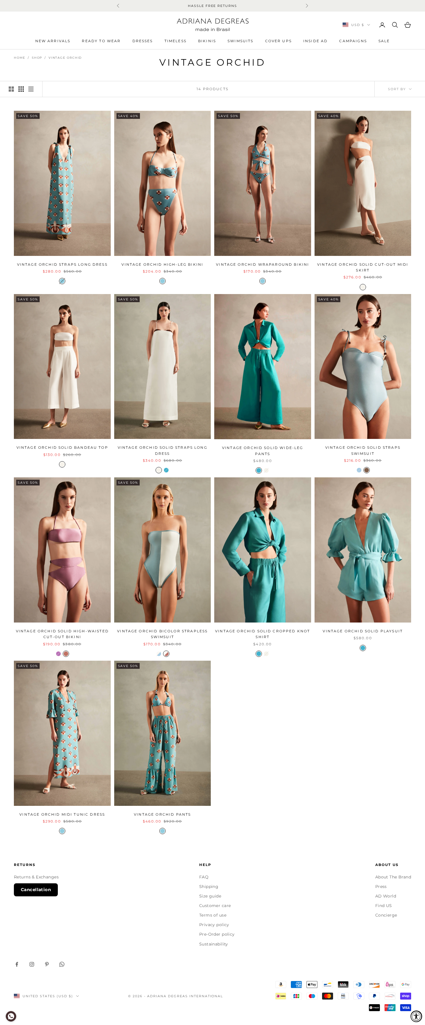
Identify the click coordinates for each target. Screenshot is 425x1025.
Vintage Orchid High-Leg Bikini (162, 264)
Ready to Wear (101, 41)
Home (19, 58)
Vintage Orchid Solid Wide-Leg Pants (262, 451)
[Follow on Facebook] (17, 964)
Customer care (215, 905)
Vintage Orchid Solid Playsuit (363, 631)
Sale (384, 41)
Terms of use (212, 915)
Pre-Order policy (217, 934)
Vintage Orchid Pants (162, 814)
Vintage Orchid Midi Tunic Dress (62, 814)
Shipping (208, 886)
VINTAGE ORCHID (65, 58)
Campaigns (353, 41)
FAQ (203, 877)
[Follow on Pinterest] (47, 964)
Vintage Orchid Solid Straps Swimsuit (362, 450)
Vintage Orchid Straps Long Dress (62, 264)
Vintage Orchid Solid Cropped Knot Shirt (262, 634)
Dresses (142, 41)
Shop (37, 58)
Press (381, 886)
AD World (385, 896)
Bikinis (207, 41)
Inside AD (315, 41)
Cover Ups (278, 41)
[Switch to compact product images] (31, 89)
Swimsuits (240, 41)
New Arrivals (53, 41)
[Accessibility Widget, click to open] (416, 1016)
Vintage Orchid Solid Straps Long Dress (162, 450)
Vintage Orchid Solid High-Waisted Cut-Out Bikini (62, 634)
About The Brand (393, 877)
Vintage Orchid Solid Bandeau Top (62, 447)
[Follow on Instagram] (32, 964)
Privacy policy (214, 924)
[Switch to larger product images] (11, 89)
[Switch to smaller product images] (21, 89)
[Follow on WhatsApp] (62, 964)
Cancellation (36, 889)
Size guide (210, 896)
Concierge (386, 915)
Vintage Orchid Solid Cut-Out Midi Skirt (362, 267)
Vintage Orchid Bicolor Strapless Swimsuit (162, 634)
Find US (383, 905)
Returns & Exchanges (36, 877)
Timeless (175, 41)
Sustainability (213, 944)
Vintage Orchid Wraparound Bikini (262, 264)
